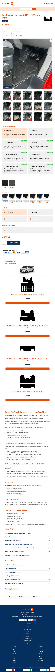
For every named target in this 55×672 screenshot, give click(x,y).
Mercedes (40, 646)
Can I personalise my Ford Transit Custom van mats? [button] (18, 533)
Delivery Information (27, 634)
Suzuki (40, 655)
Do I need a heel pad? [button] (10, 536)
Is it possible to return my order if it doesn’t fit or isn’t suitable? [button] (20, 596)
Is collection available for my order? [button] (14, 565)
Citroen (14, 646)
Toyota (40, 656)
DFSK (14, 648)
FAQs (27, 631)
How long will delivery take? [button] (12, 576)
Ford (14, 651)
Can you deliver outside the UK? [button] (13, 572)
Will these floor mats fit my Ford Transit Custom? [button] (17, 555)
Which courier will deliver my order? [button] (14, 583)
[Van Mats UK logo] (27, 609)
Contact (27, 633)
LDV (14, 658)
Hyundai (14, 653)
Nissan (40, 649)
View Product (27, 302)
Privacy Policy (27, 640)
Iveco (14, 655)
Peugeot (41, 651)
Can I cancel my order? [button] (10, 593)
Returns (27, 636)
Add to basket (13, 242)
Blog (27, 627)
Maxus (14, 660)
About (27, 626)
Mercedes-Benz (40, 648)
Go (34, 9)
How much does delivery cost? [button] (12, 579)
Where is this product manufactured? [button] (14, 551)
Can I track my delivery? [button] (11, 568)
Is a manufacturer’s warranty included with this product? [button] (19, 548)
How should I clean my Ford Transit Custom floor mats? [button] (19, 544)
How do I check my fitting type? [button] (13, 540)
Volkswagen (41, 660)
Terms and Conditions (27, 638)
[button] (51, 40)
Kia (14, 656)
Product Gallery (27, 629)
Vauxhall (41, 658)
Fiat (14, 649)
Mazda (14, 662)
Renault (41, 653)
